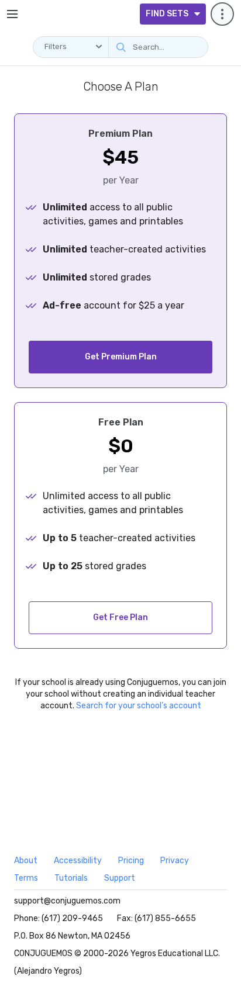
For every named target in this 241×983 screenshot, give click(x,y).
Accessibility (78, 861)
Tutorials (71, 878)
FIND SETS (167, 14)
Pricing (131, 861)
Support (119, 878)
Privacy (174, 861)
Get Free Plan (120, 617)
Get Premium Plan (121, 357)
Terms (26, 878)
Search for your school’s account (138, 706)
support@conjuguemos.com (67, 901)
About (25, 861)
